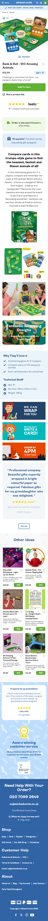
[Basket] (45, 3)
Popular (19, 837)
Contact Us (27, 863)
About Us (6, 883)
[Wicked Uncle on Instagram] (26, 915)
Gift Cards (6, 842)
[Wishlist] (37, 3)
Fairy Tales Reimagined (12, 889)
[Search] (41, 3)
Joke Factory (38, 883)
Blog (15, 883)
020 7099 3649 (24, 797)
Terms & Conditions (10, 863)
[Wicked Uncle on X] (21, 915)
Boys (4, 837)
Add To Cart (24, 87)
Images (25, 57)
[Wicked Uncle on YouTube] (32, 915)
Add (18, 585)
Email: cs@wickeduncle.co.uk (14, 869)
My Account (24, 883)
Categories (30, 837)
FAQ (24, 857)
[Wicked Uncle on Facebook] (15, 915)
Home (4, 12)
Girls (11, 837)
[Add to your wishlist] (43, 64)
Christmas (34, 842)
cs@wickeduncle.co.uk (24, 804)
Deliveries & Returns (11, 857)
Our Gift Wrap (20, 842)
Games (11, 12)
